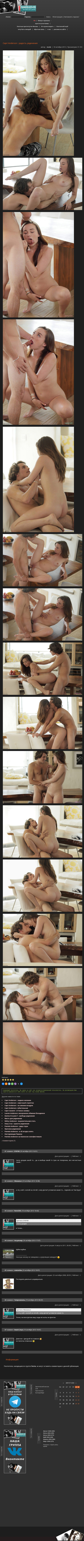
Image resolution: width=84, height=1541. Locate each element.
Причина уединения (13, 1129)
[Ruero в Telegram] (15, 1403)
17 (60, 1400)
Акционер (18, 1240)
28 (73, 1404)
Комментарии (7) (8, 1141)
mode (49, 47)
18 (63, 1400)
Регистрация (57, 17)
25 (63, 1404)
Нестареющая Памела (13, 1134)
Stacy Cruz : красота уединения (17, 1124)
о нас (49, 29)
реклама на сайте (60, 29)
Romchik (17, 1211)
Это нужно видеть (47, 26)
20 (70, 1400)
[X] (18, 1083)
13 (70, 1396)
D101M (16, 1151)
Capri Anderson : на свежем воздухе (19, 1105)
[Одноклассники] (6, 1083)
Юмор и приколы (44, 21)
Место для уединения (13, 1118)
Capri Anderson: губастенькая (16, 1108)
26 (66, 1404)
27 (70, 1404)
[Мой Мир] (21, 1083)
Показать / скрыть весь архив (50, 1445)
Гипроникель (19, 1300)
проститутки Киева (42, 23)
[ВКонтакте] (3, 1083)
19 (66, 1400)
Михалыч (18, 1181)
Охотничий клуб (62, 26)
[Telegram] (9, 1083)
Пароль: (28, 17)
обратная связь (39, 29)
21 (73, 1400)
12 (66, 1396)
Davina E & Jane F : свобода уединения (20, 1116)
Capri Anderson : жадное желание (18, 1100)
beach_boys (18, 1330)
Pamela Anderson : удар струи (16, 1126)
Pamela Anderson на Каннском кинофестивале (23, 1137)
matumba (18, 1270)
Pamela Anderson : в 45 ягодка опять (19, 1131)
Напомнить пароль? (71, 17)
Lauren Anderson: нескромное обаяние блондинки (25, 1113)
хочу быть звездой (24, 29)
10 (60, 1396)
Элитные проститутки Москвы (27, 26)
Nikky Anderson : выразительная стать (20, 1121)
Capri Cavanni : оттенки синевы (17, 1111)
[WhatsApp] (12, 1083)
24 (60, 1404)
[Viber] (15, 1083)
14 (73, 1396)
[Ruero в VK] (15, 1452)
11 (63, 1396)
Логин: (8, 17)
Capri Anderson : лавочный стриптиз (19, 1103)
